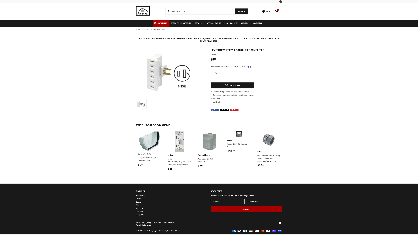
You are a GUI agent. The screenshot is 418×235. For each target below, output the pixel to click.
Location (234, 23)
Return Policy (157, 222)
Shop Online (161, 23)
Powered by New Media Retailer (169, 231)
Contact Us (257, 23)
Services (199, 23)
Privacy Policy (146, 222)
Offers (210, 23)
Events (218, 23)
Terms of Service (168, 222)
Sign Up (246, 209)
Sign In (268, 11)
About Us (245, 23)
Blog (225, 23)
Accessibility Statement (143, 225)
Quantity (214, 73)
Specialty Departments (181, 23)
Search (243, 11)
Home (138, 29)
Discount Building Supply (149, 231)
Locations (139, 212)
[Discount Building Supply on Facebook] (280, 223)
